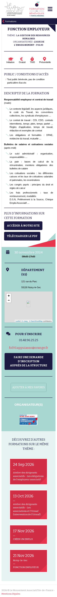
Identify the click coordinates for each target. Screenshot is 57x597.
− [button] (9, 300)
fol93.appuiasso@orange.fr (28, 348)
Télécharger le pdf (22, 236)
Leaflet (18, 321)
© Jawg (25, 321)
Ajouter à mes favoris (28, 387)
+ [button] (9, 296)
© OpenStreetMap (35, 321)
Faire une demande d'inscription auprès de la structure (28, 361)
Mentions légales (11, 593)
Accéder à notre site (23, 225)
